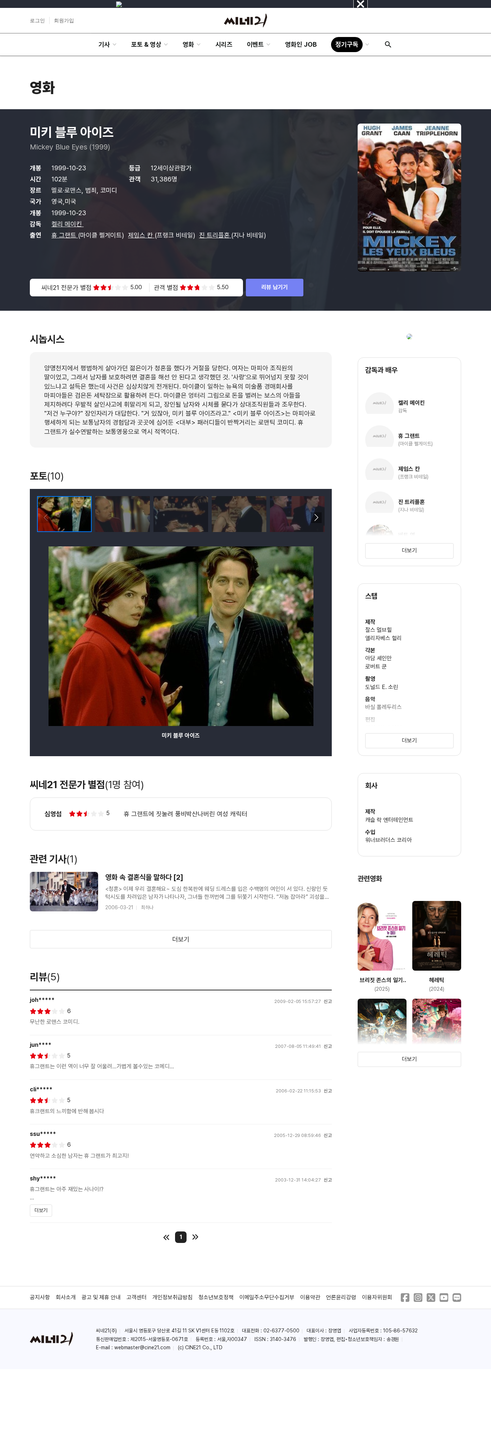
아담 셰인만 (378, 658)
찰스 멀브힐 (378, 629)
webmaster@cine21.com (142, 1347)
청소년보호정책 (216, 1297)
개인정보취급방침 (172, 1297)
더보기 (180, 939)
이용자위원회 (377, 1297)
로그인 (37, 20)
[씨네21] (245, 20)
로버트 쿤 (376, 666)
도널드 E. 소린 (381, 687)
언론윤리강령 (341, 1297)
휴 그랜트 (64, 235)
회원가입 (64, 20)
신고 (328, 1001)
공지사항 (40, 1297)
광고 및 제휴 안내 (101, 1297)
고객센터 (137, 1297)
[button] (316, 518)
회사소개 (66, 1297)
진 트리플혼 (215, 235)
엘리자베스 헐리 (383, 638)
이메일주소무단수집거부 (267, 1297)
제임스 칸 (141, 235)
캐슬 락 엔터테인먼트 (389, 820)
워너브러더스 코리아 (388, 840)
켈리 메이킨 (67, 224)
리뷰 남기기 (274, 287)
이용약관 (310, 1297)
